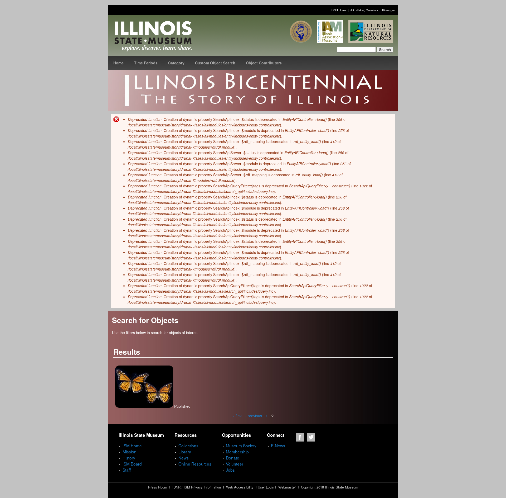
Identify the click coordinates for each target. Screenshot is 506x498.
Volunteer (234, 464)
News (183, 458)
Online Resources (194, 464)
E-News (278, 445)
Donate (232, 458)
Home (118, 62)
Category (176, 62)
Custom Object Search (215, 62)
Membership (237, 451)
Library (184, 451)
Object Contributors (264, 62)
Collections (188, 445)
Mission (130, 451)
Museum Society (241, 445)
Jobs (230, 470)
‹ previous (253, 415)
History (129, 458)
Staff (127, 470)
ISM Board (132, 464)
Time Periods (146, 62)
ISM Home (132, 445)
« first (237, 415)
